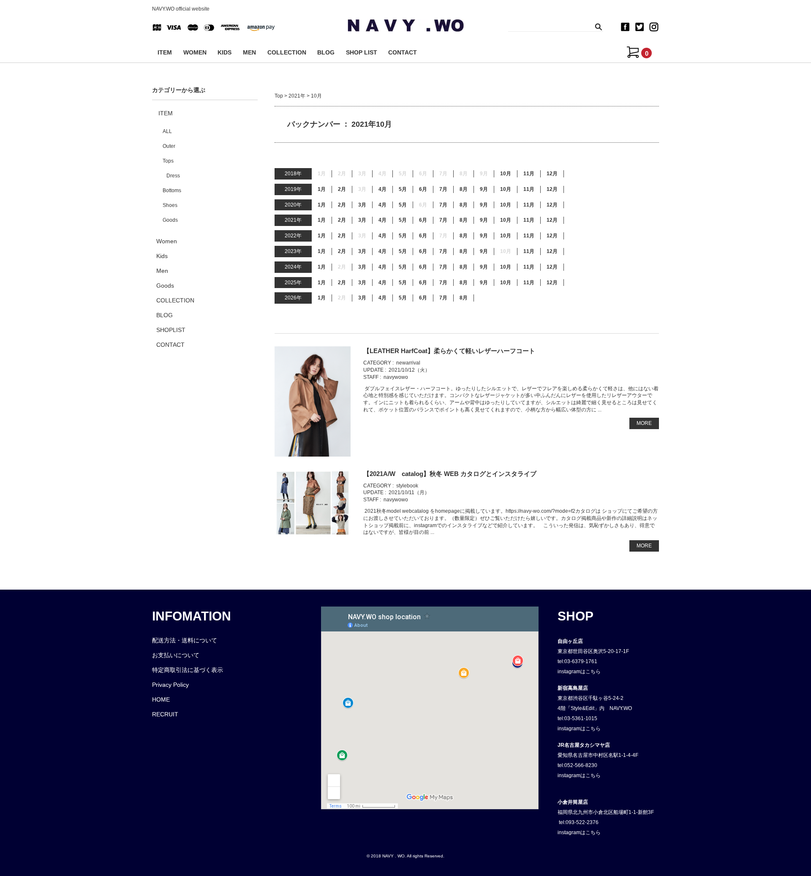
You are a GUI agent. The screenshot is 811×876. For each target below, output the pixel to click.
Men (162, 270)
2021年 (296, 96)
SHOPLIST (170, 329)
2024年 (293, 267)
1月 (322, 189)
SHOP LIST (361, 52)
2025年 (293, 283)
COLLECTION (286, 52)
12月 (552, 174)
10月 (505, 174)
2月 (342, 189)
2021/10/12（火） (409, 370)
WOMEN (195, 52)
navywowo (396, 377)
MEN (249, 52)
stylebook (407, 486)
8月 (464, 189)
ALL (167, 131)
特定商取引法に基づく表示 (187, 670)
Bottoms (172, 190)
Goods (170, 220)
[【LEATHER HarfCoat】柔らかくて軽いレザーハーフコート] (313, 401)
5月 (403, 189)
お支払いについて (175, 655)
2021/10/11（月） (409, 492)
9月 (484, 189)
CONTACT (402, 52)
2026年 (293, 298)
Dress (173, 176)
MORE (644, 423)
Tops (168, 161)
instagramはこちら (579, 672)
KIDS (224, 52)
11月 (528, 174)
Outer (169, 146)
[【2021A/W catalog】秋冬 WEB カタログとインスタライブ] (313, 503)
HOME (161, 699)
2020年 (293, 205)
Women (166, 241)
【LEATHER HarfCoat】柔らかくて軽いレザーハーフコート (449, 350)
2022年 (293, 236)
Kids (162, 256)
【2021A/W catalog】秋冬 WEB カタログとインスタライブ (449, 473)
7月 (443, 189)
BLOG (326, 52)
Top (279, 96)
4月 (382, 189)
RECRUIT (165, 714)
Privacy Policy (170, 684)
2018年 (293, 174)
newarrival (408, 363)
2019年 (293, 189)
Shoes (170, 205)
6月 (423, 189)
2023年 (293, 251)
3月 (362, 205)
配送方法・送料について (184, 640)
